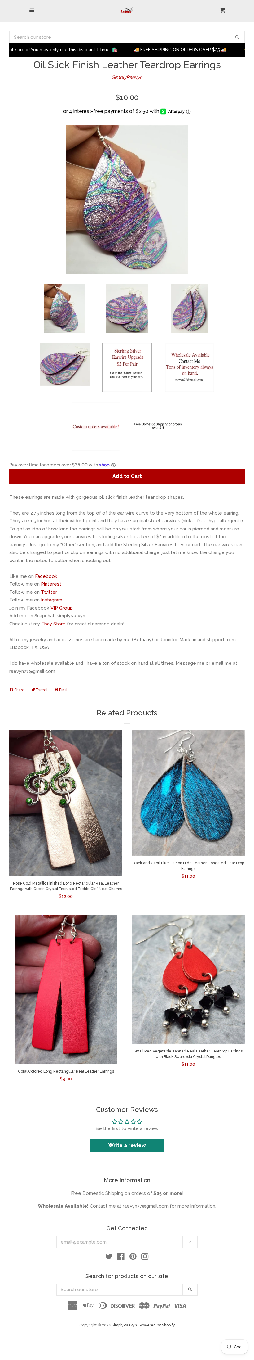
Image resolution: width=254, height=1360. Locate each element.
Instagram (51, 600)
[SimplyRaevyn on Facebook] (121, 1258)
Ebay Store (53, 624)
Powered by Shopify (157, 1325)
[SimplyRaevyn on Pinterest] (133, 1258)
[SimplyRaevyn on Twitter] (109, 1258)
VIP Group (61, 608)
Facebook (46, 576)
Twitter (49, 592)
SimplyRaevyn (127, 77)
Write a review (127, 1145)
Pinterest (51, 584)
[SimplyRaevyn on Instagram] (145, 1258)
